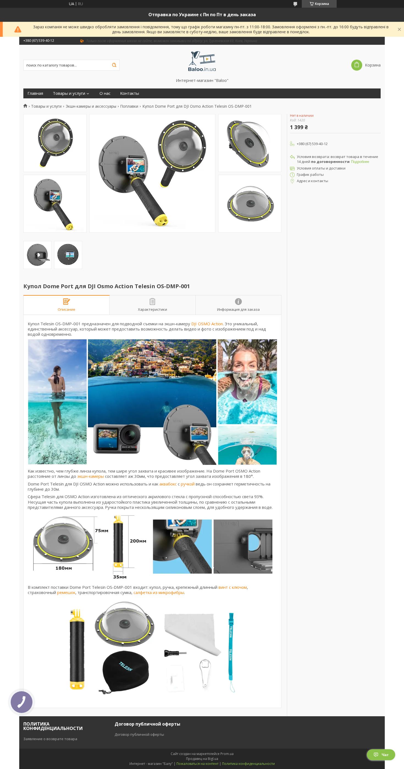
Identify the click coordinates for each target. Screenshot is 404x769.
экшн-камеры (90, 476)
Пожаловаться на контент (197, 763)
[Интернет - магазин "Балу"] (202, 61)
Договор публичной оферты (139, 734)
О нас (104, 93)
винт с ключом (232, 587)
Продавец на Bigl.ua (202, 758)
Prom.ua (227, 753)
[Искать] (114, 65)
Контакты (129, 93)
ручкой (188, 484)
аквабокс (168, 484)
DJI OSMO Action (207, 323)
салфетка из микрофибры (159, 592)
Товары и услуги (69, 93)
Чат (385, 755)
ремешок (66, 592)
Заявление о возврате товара (50, 738)
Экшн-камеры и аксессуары (91, 106)
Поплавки (129, 106)
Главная (35, 93)
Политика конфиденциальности (248, 763)
